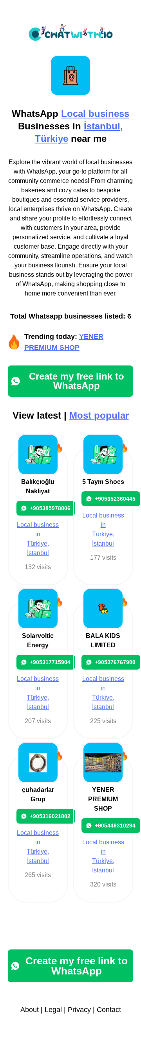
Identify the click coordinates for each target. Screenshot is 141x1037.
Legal (53, 1010)
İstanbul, (103, 126)
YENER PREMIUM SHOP (103, 799)
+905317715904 (50, 662)
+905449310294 (115, 825)
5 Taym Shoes (103, 481)
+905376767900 (115, 662)
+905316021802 (50, 816)
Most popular (99, 415)
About (29, 1010)
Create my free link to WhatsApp (76, 381)
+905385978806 (50, 508)
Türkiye (51, 138)
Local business (95, 113)
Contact (109, 1010)
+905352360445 (115, 499)
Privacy (79, 1010)
